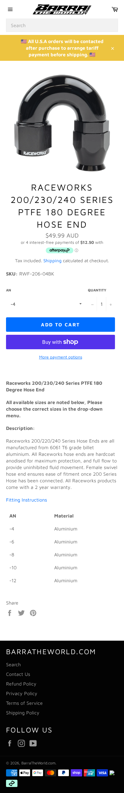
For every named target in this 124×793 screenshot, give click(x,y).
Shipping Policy (22, 712)
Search (13, 664)
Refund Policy (21, 683)
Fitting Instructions (27, 499)
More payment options (60, 356)
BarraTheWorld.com (38, 763)
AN (8, 290)
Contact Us (18, 674)
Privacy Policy (21, 693)
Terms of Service (24, 703)
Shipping (52, 260)
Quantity (97, 290)
